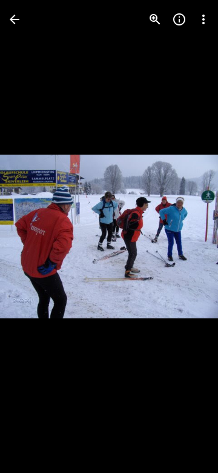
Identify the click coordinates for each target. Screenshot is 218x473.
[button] (34, 236)
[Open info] (179, 19)
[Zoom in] (155, 19)
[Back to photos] (14, 19)
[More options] (203, 19)
